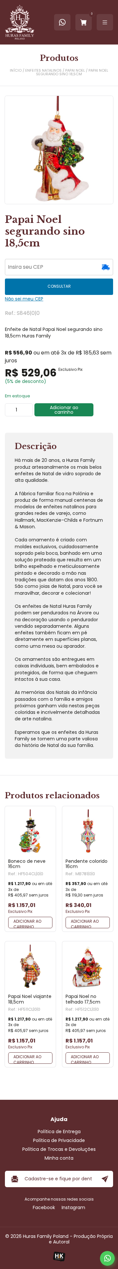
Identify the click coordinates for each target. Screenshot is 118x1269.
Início (16, 70)
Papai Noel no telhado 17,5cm (83, 999)
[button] (30, 922)
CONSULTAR (59, 286)
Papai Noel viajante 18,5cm (29, 999)
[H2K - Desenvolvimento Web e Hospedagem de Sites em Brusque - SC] (59, 1256)
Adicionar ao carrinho (64, 409)
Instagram (73, 1207)
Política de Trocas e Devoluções (59, 1149)
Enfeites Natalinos (43, 70)
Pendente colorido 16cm (87, 864)
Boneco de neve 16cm (27, 864)
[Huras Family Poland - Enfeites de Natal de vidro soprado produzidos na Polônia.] (19, 22)
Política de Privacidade (59, 1140)
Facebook (44, 1207)
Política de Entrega (59, 1131)
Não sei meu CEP (24, 299)
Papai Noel (75, 70)
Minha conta (59, 1158)
